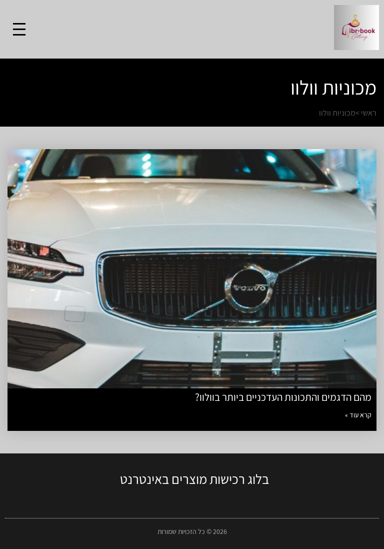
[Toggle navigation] (19, 29)
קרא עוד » (358, 414)
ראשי (368, 113)
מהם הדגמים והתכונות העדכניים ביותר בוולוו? (283, 397)
